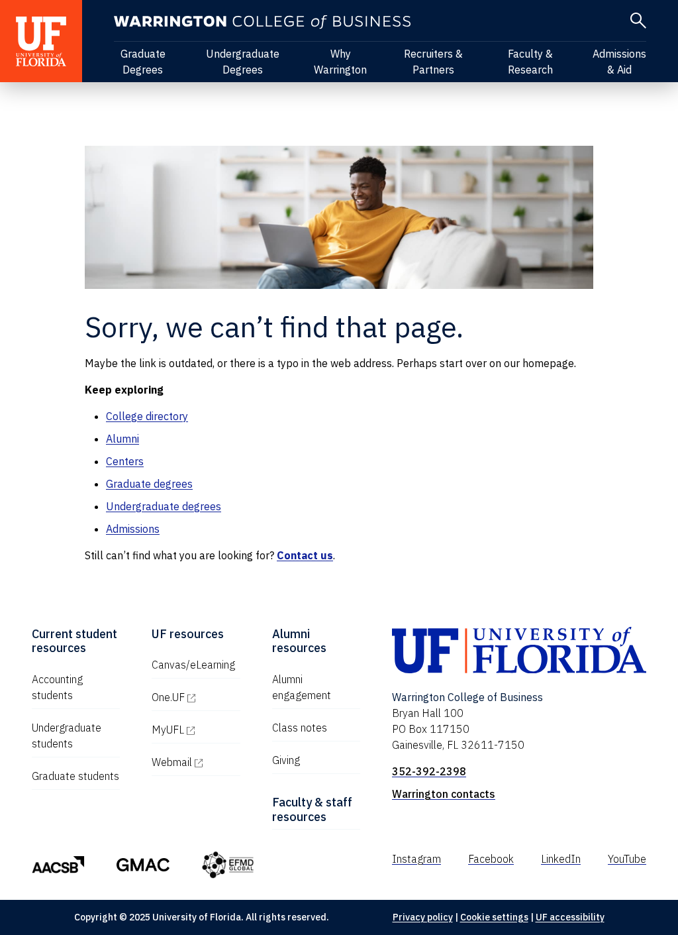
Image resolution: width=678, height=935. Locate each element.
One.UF (196, 697)
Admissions (133, 528)
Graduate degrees (149, 483)
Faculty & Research (530, 61)
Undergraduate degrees (163, 506)
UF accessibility (570, 917)
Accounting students (57, 687)
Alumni (122, 438)
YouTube (627, 858)
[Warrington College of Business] (262, 22)
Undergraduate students (66, 735)
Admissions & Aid (619, 61)
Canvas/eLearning (193, 664)
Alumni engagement (301, 687)
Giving (286, 760)
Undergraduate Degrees (242, 61)
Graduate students (75, 776)
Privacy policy (423, 917)
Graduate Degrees (143, 61)
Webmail (196, 762)
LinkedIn (561, 858)
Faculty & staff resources (312, 809)
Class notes (299, 727)
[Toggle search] (638, 20)
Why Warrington (340, 61)
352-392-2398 (429, 771)
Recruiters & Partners (433, 61)
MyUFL (196, 729)
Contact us (305, 555)
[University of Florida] (41, 41)
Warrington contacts (443, 793)
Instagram (416, 858)
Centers (125, 461)
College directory (147, 416)
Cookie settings (494, 917)
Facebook (491, 858)
